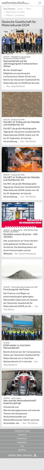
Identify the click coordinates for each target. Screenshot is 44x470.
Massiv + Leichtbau (15, 15)
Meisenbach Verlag (22, 431)
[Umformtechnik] (16, 2)
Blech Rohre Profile (15, 12)
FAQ (22, 446)
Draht (20, 8)
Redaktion (22, 450)
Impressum (22, 434)
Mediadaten (22, 442)
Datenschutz (22, 438)
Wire (28, 8)
